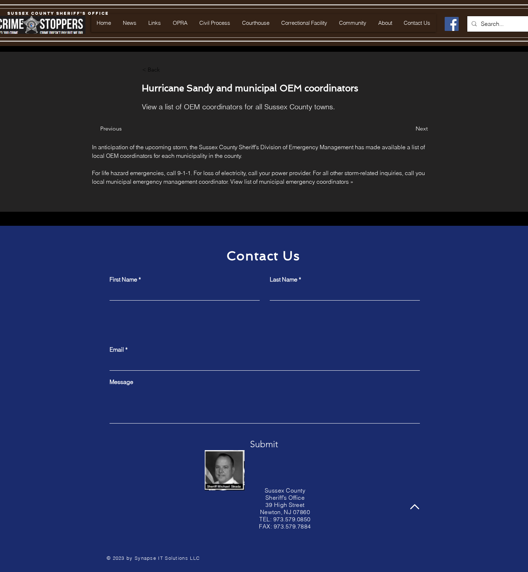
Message (121, 382)
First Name (123, 279)
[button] (166, 70)
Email (117, 349)
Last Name (283, 279)
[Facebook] (452, 24)
